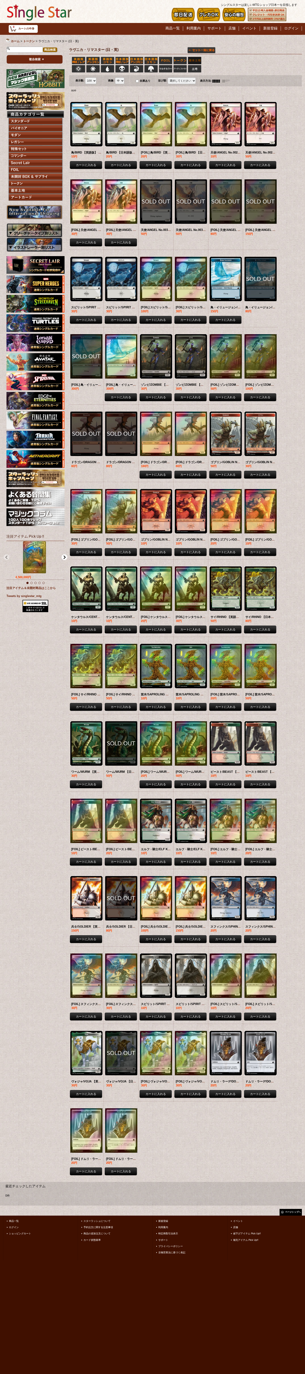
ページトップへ (293, 1212)
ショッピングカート (20, 1233)
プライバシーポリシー (170, 1246)
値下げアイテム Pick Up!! (247, 1233)
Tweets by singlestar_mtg (24, 596)
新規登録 (163, 1221)
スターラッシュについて (97, 1221)
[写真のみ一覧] (217, 80)
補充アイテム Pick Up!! (245, 1240)
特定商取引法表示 (168, 1233)
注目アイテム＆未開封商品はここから (31, 588)
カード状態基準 (92, 1240)
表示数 (79, 80)
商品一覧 (14, 1221)
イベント (238, 1221)
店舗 (235, 1227)
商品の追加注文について (97, 1233)
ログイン (14, 1227)
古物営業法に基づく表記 (171, 1252)
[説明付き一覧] (227, 80)
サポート (163, 1240)
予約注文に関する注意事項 (98, 1227)
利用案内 (163, 1227)
